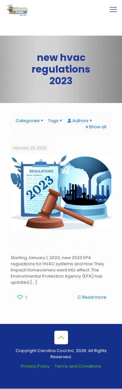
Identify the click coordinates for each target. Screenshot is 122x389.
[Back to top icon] (61, 337)
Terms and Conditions (78, 366)
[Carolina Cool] (17, 10)
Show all (97, 127)
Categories (28, 121)
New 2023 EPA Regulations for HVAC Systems (54, 243)
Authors (80, 121)
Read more (94, 297)
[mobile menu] (113, 9)
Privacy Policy (35, 366)
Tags (53, 121)
